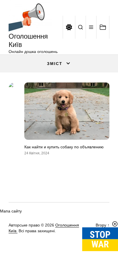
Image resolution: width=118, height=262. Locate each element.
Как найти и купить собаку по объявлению (64, 147)
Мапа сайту (11, 211)
